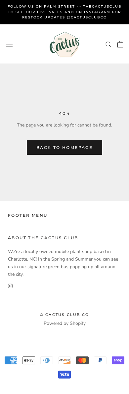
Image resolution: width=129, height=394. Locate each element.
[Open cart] (120, 44)
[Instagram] (10, 285)
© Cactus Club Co (64, 314)
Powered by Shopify (65, 323)
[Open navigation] (9, 44)
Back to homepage (64, 147)
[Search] (108, 44)
